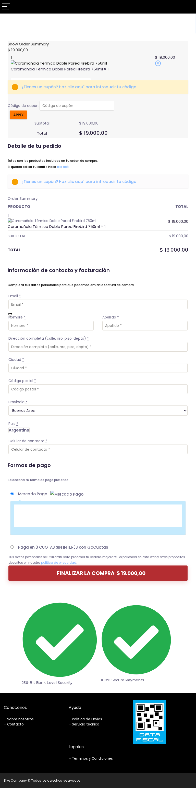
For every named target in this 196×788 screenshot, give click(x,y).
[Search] (188, 7)
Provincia (17, 401)
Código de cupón (23, 105)
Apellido (110, 317)
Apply (18, 114)
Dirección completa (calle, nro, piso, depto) (48, 338)
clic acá (63, 167)
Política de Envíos (87, 719)
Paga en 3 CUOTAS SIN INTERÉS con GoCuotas (63, 547)
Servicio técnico (85, 724)
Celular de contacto (27, 441)
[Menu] (6, 7)
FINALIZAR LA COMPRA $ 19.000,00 (101, 573)
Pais (13, 423)
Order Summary (23, 198)
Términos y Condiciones (92, 758)
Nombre (17, 317)
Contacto (15, 724)
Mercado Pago (33, 494)
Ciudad (16, 359)
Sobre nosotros (20, 719)
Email (14, 296)
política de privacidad (58, 562)
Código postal (22, 380)
